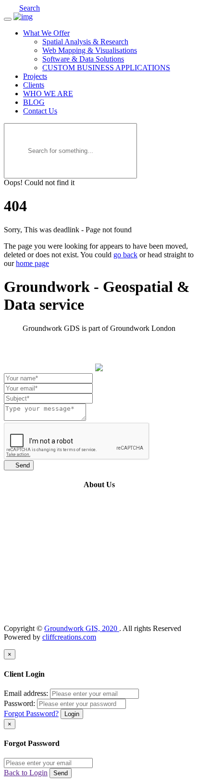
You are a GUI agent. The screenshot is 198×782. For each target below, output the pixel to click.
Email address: (26, 693)
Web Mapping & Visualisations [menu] (89, 50)
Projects (35, 76)
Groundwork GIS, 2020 (81, 628)
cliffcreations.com (69, 637)
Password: (19, 703)
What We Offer (46, 33)
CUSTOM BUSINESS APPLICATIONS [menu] (106, 67)
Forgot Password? (31, 713)
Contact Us (40, 111)
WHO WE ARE (48, 93)
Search (29, 8)
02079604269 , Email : (62, 612)
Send (19, 465)
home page (32, 263)
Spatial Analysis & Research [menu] (85, 42)
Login (71, 714)
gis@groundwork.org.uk (135, 612)
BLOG (34, 102)
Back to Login (26, 773)
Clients (33, 85)
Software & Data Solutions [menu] (83, 59)
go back (125, 255)
